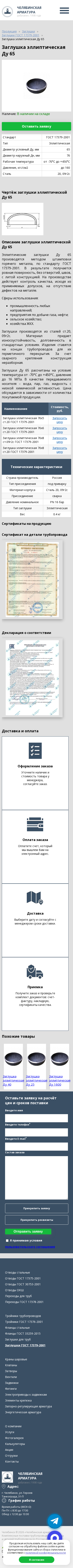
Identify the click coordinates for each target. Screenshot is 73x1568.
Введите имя (14, 1110)
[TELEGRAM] (55, 1521)
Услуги (9, 1432)
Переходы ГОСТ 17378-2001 (24, 1302)
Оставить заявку (36, 126)
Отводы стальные (17, 1272)
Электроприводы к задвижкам (26, 1394)
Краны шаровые (16, 1359)
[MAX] (55, 1538)
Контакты (12, 1461)
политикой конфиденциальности (45, 1552)
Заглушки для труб (18, 1339)
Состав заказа (15, 1152)
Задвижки (11, 1383)
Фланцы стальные (17, 1328)
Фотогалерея (14, 1438)
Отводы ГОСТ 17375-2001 (23, 1278)
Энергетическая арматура (23, 1412)
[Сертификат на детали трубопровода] (32, 579)
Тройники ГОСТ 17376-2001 (24, 1322)
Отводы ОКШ (14, 1290)
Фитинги (11, 1389)
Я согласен (36, 1560)
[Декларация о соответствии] (32, 677)
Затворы (11, 1371)
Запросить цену (60, 420)
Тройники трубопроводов (23, 1316)
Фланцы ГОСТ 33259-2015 (23, 1333)
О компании (13, 1426)
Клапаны (11, 1365)
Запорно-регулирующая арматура (28, 1406)
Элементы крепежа (18, 1400)
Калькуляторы (15, 1444)
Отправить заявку (28, 1231)
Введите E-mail (16, 1138)
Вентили (11, 1377)
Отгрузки (11, 1455)
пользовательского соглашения (30, 1247)
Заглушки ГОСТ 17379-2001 (25, 1345)
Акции (9, 1450)
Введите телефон (17, 1124)
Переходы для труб (18, 1296)
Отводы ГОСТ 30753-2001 (23, 1284)
